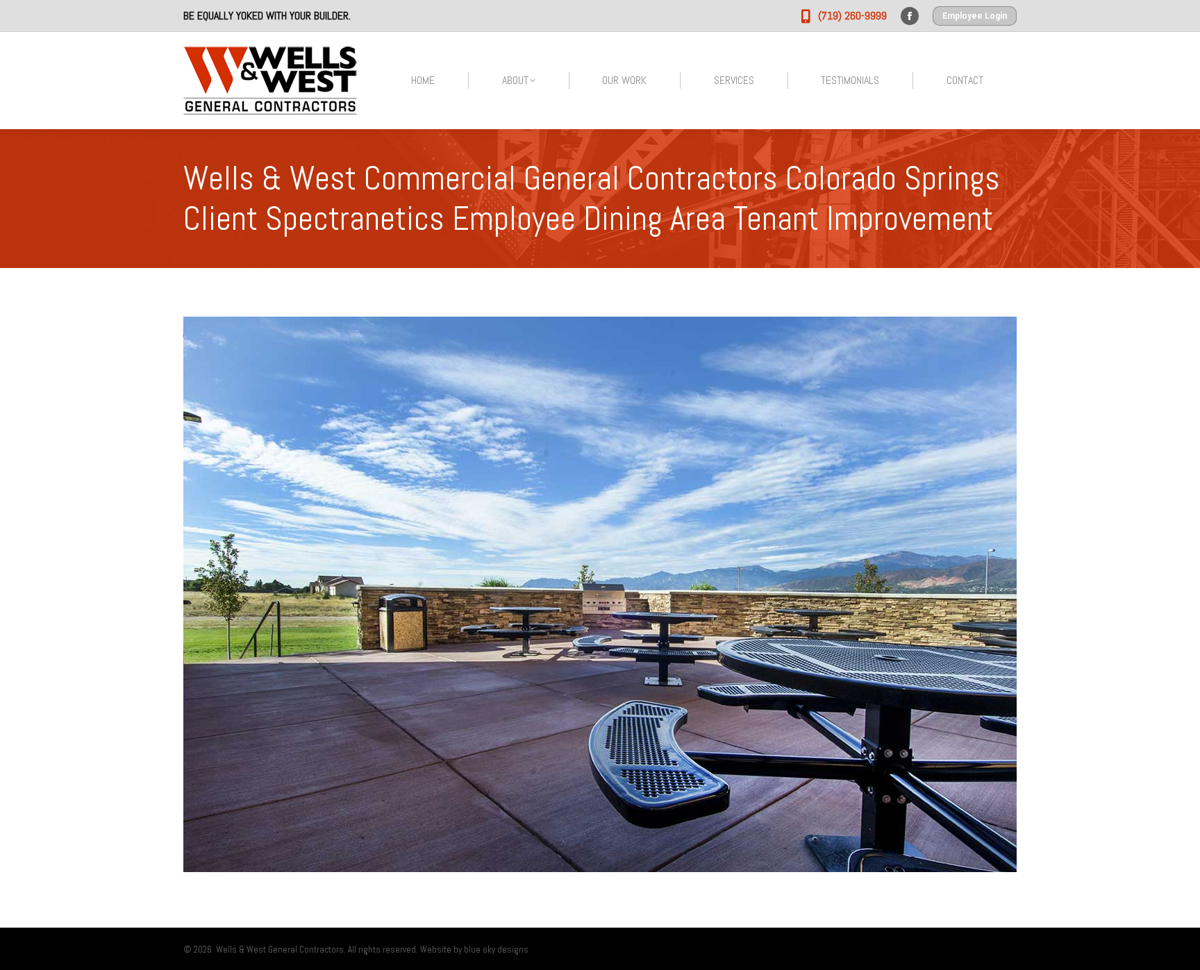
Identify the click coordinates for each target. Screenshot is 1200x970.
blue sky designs (496, 949)
